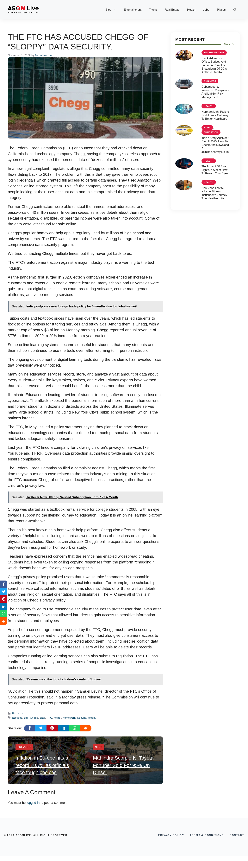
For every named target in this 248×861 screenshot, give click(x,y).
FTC (49, 717)
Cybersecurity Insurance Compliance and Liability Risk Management (216, 92)
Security (82, 717)
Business (17, 713)
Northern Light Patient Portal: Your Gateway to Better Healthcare (215, 115)
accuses (17, 717)
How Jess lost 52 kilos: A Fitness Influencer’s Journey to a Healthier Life (214, 193)
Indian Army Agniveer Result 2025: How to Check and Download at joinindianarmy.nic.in (215, 144)
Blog (108, 9)
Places (221, 9)
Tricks (153, 9)
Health (191, 9)
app (26, 717)
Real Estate (172, 9)
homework (69, 717)
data (42, 717)
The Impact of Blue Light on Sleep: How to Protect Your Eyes (215, 169)
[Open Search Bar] (235, 10)
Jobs (206, 9)
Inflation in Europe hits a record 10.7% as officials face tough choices (42, 765)
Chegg (34, 717)
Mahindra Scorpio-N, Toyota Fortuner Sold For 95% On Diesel (123, 765)
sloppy (92, 717)
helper (57, 717)
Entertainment (132, 9)
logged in (33, 803)
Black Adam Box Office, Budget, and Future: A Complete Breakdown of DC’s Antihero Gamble (214, 65)
